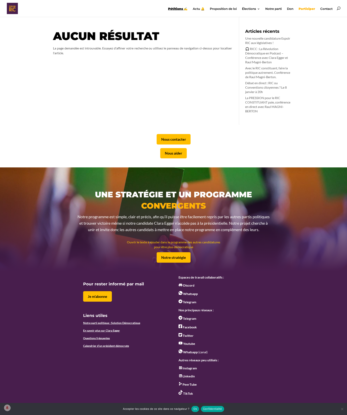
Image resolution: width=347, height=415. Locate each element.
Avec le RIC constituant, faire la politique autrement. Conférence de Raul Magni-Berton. (267, 72)
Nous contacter (173, 139)
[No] (342, 409)
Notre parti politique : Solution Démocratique (111, 323)
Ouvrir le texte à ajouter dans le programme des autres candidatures (173, 242)
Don (290, 9)
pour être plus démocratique (173, 247)
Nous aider (173, 153)
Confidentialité (212, 408)
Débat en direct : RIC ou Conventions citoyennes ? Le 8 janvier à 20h (266, 87)
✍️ (178, 9)
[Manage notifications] (7, 408)
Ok (195, 408)
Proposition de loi (223, 9)
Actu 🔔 (199, 9)
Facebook (189, 327)
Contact (326, 9)
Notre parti (273, 9)
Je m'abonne (97, 296)
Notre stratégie (173, 257)
